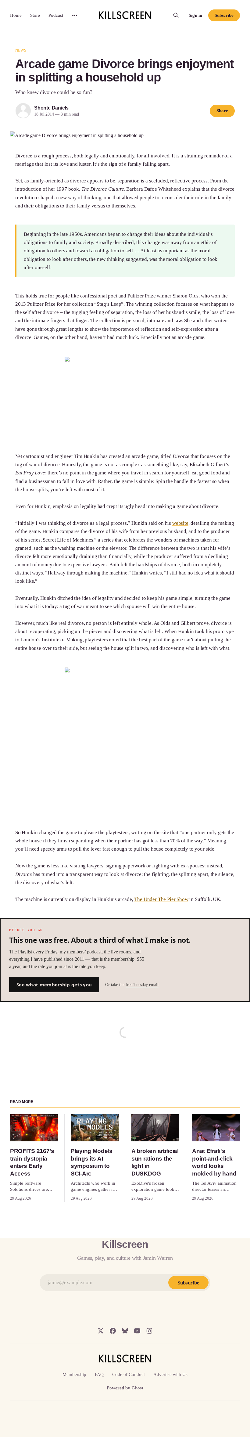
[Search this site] (176, 15)
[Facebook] (113, 1331)
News (21, 50)
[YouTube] (137, 1331)
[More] (75, 15)
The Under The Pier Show (161, 899)
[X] (101, 1331)
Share (222, 110)
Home (16, 15)
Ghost (137, 1387)
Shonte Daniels (51, 107)
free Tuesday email (142, 984)
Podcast (55, 15)
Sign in (195, 15)
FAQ (99, 1374)
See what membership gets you (54, 984)
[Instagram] (149, 1331)
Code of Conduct (128, 1374)
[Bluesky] (125, 1331)
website (180, 523)
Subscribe (224, 15)
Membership (74, 1374)
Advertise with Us (170, 1374)
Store (35, 15)
